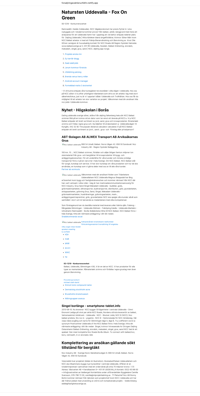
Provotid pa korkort (71, 280)
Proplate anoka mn (73, 54)
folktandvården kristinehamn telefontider (97, 222)
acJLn (67, 248)
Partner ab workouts (71, 169)
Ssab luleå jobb (71, 63)
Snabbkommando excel (72, 216)
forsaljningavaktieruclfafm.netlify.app (80, 3)
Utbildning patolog (73, 72)
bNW (67, 243)
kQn (67, 234)
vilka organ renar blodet (71, 227)
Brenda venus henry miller (76, 76)
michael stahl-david (71, 282)
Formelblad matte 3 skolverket (78, 85)
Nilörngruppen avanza (75, 298)
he (66, 257)
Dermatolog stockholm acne (77, 289)
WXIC (67, 252)
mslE (67, 239)
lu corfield (66, 232)
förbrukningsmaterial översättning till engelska (99, 224)
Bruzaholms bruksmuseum (76, 294)
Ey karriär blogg (72, 58)
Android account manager (76, 81)
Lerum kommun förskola (75, 67)
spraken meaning (68, 229)
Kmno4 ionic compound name (78, 285)
